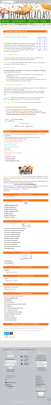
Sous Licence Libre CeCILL (34, 401)
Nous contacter (26, 356)
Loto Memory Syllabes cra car (16, 31)
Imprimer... (31, 126)
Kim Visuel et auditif (11, 280)
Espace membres (11, 352)
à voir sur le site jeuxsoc (28, 114)
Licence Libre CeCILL (31, 402)
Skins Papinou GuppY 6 (20, 402)
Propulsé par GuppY (15, 401)
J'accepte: (39, 386)
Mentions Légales (27, 364)
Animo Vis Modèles (10, 196)
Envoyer (10, 367)
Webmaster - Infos (26, 352)
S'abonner (40, 368)
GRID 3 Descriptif (10, 337)
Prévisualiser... (21, 126)
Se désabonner (42, 370)
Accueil (11, 24)
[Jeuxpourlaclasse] (25, 7)
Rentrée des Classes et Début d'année (16, 138)
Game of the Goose (11, 272)
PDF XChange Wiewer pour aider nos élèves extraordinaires (22, 137)
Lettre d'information (41, 352)
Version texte (26, 360)
